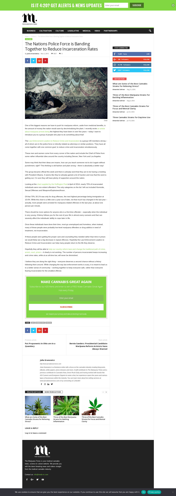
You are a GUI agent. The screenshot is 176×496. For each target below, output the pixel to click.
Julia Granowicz (33, 54)
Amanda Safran (119, 89)
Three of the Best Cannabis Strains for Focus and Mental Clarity (93, 419)
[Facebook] (41, 384)
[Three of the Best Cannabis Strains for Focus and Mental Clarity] (94, 405)
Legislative (73, 31)
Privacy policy (154, 492)
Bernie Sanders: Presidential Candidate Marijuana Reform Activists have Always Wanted (88, 346)
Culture (60, 31)
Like (147, 54)
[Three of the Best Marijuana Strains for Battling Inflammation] (66, 405)
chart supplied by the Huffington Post (52, 184)
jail (33, 323)
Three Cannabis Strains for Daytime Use (131, 117)
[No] (172, 492)
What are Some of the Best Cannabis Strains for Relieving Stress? (37, 419)
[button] (150, 31)
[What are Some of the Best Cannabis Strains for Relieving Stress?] (38, 405)
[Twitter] (51, 384)
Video (97, 31)
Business (31, 31)
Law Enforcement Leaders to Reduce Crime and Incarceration (54, 141)
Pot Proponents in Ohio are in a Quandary (40, 344)
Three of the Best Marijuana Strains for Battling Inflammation (64, 419)
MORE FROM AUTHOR (53, 392)
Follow (146, 59)
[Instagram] (45, 384)
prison (48, 323)
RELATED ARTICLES (34, 392)
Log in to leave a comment (35, 433)
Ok (144, 492)
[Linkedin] (48, 384)
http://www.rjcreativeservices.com (50, 364)
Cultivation (45, 31)
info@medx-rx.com (41, 475)
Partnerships (110, 31)
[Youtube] (43, 480)
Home (26, 36)
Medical (87, 31)
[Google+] (32, 480)
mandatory (40, 323)
